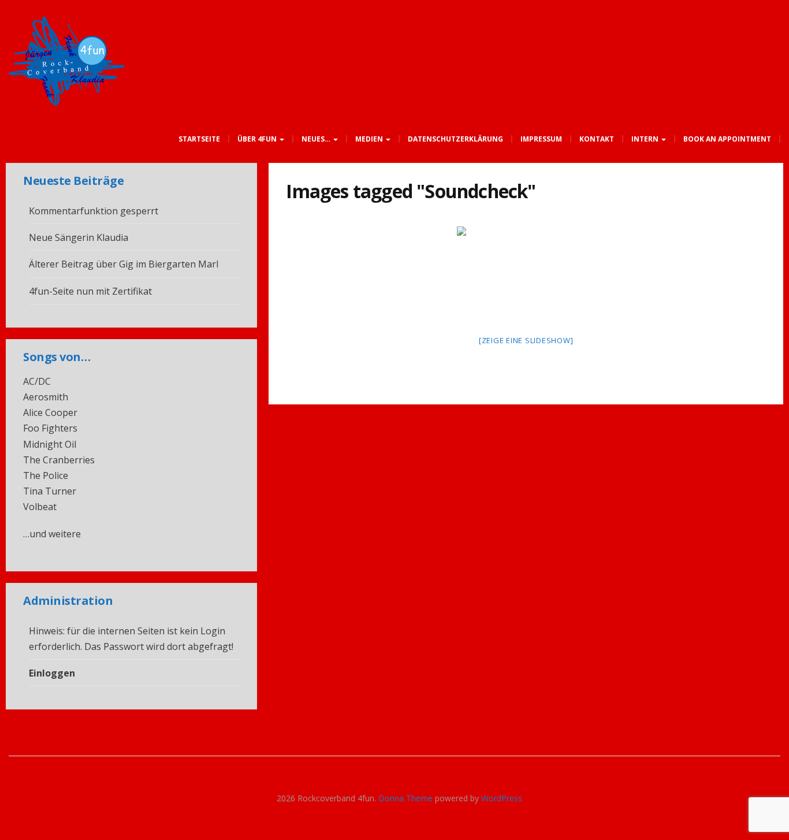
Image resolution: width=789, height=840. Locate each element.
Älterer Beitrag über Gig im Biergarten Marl (123, 264)
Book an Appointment (727, 139)
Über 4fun (257, 139)
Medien (370, 139)
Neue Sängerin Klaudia (78, 237)
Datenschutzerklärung (455, 139)
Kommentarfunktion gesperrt (93, 211)
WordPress (501, 798)
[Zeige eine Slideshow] (526, 340)
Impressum (541, 139)
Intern (645, 139)
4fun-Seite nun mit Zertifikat (90, 291)
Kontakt (596, 139)
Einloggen (52, 673)
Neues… (317, 139)
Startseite (199, 139)
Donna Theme (406, 798)
